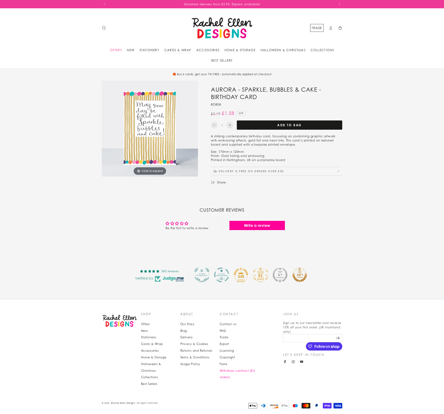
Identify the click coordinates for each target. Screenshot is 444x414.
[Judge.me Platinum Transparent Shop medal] (221, 274)
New (144, 331)
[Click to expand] (150, 128)
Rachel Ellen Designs (123, 403)
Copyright (227, 357)
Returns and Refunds (196, 350)
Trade (316, 28)
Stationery (148, 337)
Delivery (186, 337)
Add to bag (289, 125)
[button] (104, 28)
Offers (145, 324)
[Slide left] (105, 4)
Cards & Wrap (152, 344)
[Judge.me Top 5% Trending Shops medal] (280, 274)
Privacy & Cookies (194, 344)
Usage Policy (190, 364)
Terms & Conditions (195, 357)
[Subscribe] (338, 338)
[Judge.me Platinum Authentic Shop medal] (201, 274)
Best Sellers (149, 384)
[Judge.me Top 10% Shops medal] (299, 274)
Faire (223, 364)
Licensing (227, 350)
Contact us (228, 324)
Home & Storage (153, 357)
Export (224, 344)
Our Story (187, 324)
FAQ (223, 331)
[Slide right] (339, 4)
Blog (183, 331)
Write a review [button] (257, 225)
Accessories (150, 350)
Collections (149, 377)
